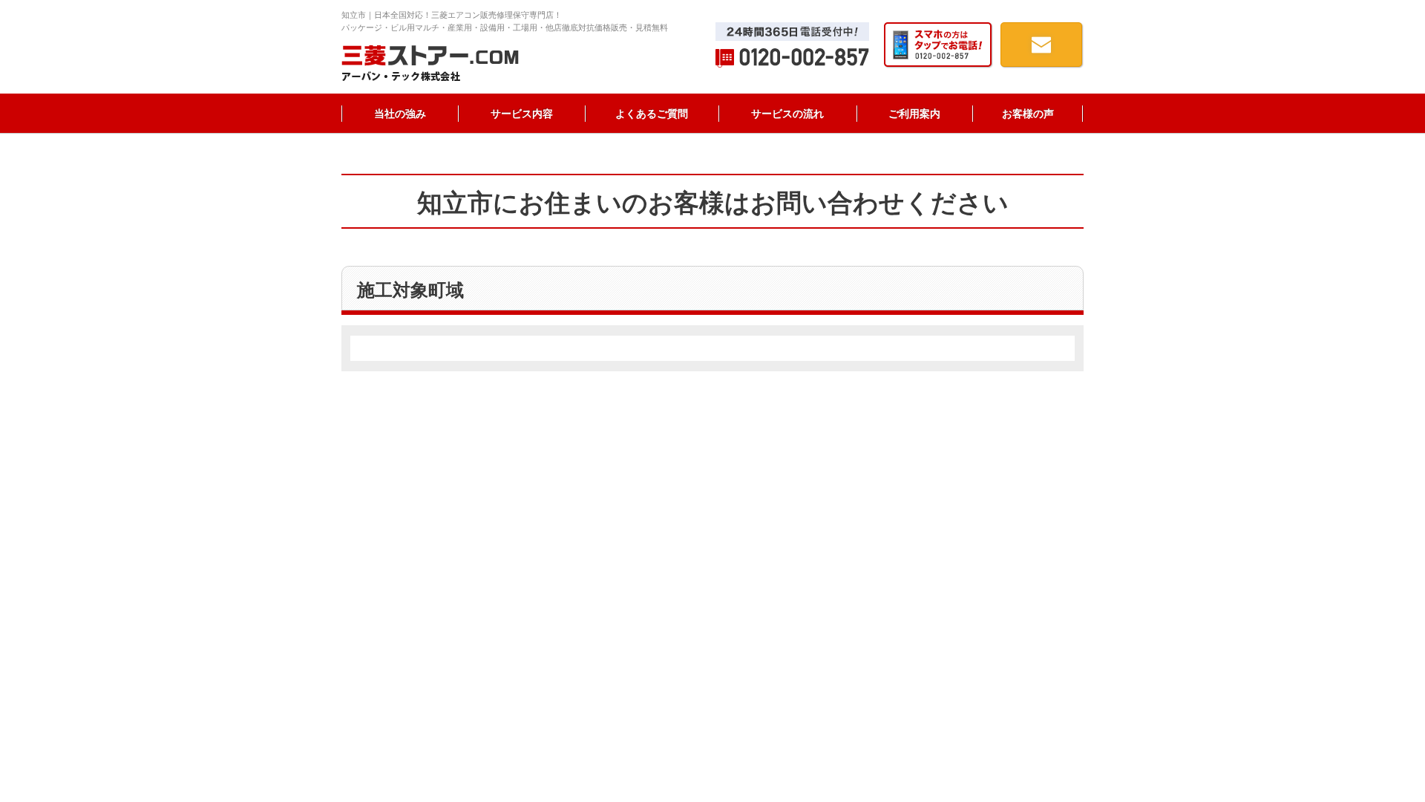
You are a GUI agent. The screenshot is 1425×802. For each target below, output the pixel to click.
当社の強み (400, 114)
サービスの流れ (787, 114)
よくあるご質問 (651, 114)
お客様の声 (1028, 114)
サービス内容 (522, 114)
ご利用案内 (914, 114)
